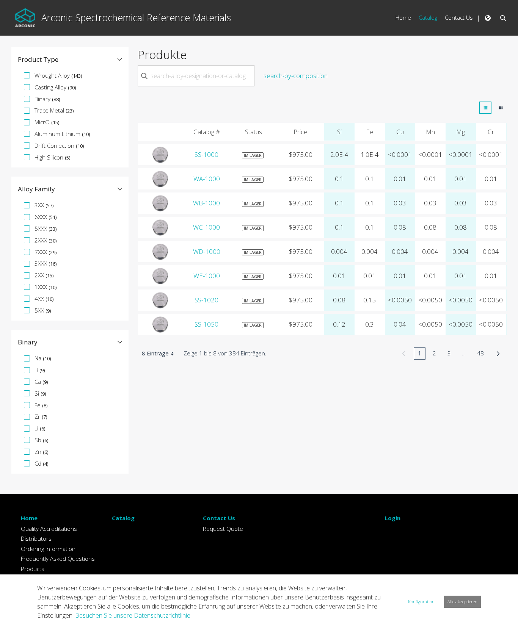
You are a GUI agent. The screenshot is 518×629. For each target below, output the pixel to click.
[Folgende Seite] (498, 353)
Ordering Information (48, 548)
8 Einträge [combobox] (155, 353)
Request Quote (223, 528)
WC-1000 (206, 227)
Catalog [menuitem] (428, 17)
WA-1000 (206, 178)
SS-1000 (206, 154)
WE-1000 (206, 275)
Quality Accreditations (49, 528)
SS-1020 (206, 300)
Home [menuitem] (403, 17)
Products (32, 569)
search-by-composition (296, 75)
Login (392, 518)
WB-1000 (206, 203)
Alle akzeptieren (462, 601)
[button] (70, 59)
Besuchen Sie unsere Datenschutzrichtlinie (132, 615)
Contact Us (219, 518)
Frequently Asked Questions (58, 558)
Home (29, 518)
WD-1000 (206, 251)
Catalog (123, 518)
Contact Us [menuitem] (459, 17)
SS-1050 (206, 324)
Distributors (36, 538)
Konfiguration (421, 601)
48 (482, 354)
